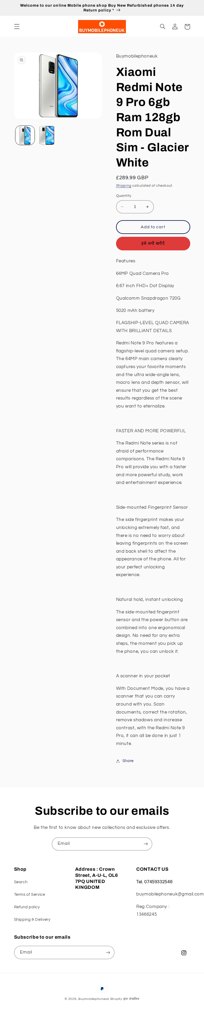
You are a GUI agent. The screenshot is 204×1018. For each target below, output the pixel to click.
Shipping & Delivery (32, 920)
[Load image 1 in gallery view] (25, 135)
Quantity (123, 196)
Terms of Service (29, 895)
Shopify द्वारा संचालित (124, 998)
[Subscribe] (146, 843)
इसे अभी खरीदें (153, 243)
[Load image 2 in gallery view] (46, 135)
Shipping (123, 186)
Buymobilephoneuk (93, 998)
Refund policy (27, 907)
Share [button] (128, 761)
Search (21, 882)
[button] (17, 27)
